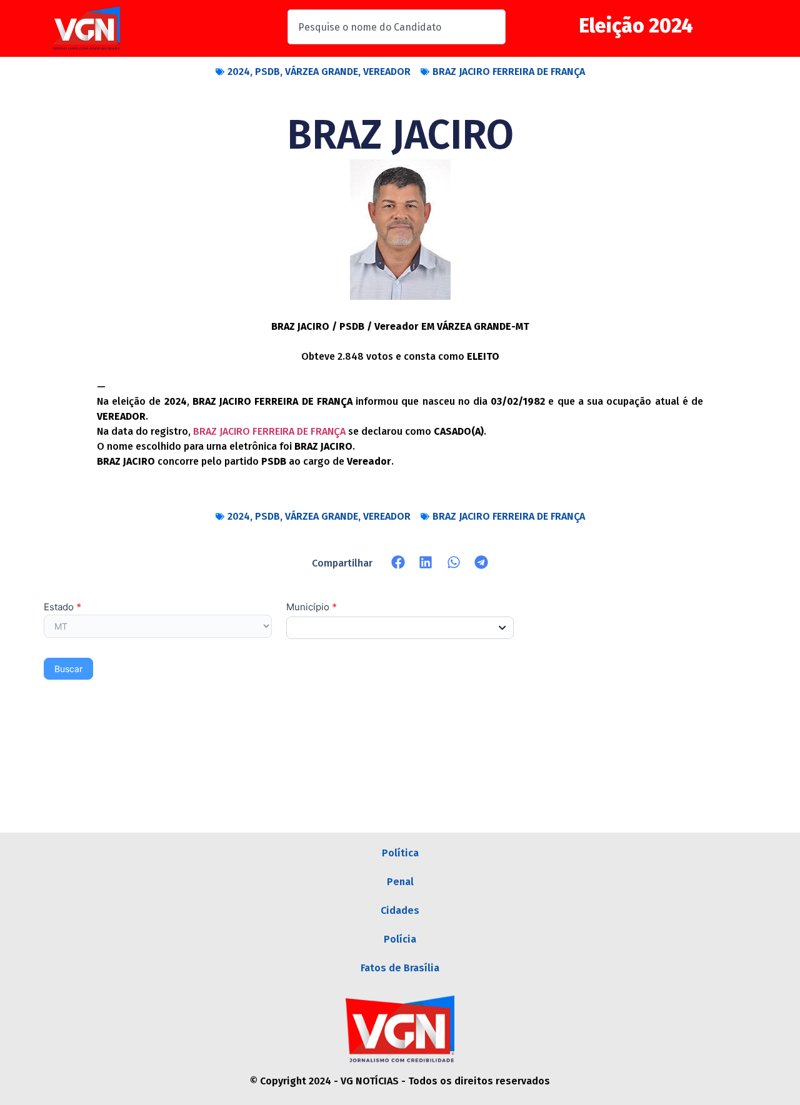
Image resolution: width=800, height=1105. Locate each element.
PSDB (267, 71)
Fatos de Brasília (400, 968)
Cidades (400, 910)
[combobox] (397, 26)
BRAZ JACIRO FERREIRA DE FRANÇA (508, 71)
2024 (239, 71)
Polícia (400, 939)
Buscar (68, 668)
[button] (398, 562)
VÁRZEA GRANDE (321, 71)
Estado (62, 607)
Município (311, 607)
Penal (400, 882)
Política (400, 853)
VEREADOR (387, 71)
